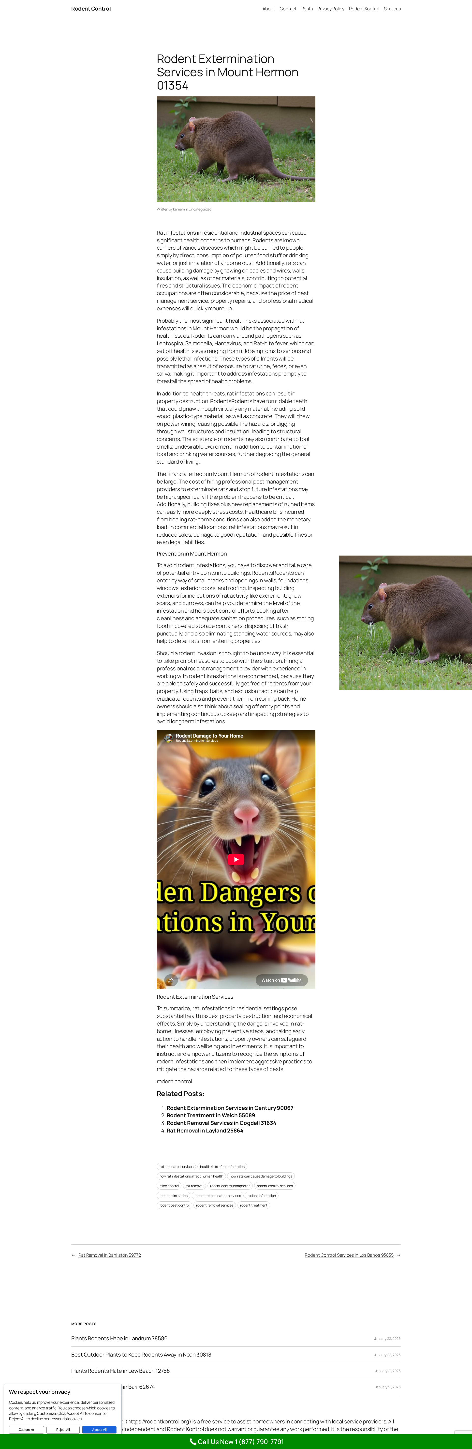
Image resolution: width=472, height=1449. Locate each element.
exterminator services (176, 1166)
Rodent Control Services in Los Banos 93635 (349, 1255)
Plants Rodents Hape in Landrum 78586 (119, 1338)
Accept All (99, 1430)
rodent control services (275, 1185)
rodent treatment (253, 1205)
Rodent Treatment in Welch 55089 (211, 1115)
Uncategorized (200, 209)
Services (392, 9)
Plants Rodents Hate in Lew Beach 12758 (120, 1371)
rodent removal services (214, 1205)
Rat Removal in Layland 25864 (205, 1130)
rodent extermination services (217, 1195)
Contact (288, 9)
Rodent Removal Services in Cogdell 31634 (221, 1123)
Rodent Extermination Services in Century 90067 (230, 1108)
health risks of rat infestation (222, 1166)
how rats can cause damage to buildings (261, 1176)
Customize (26, 1430)
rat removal (194, 1185)
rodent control (174, 1081)
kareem (179, 209)
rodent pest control (175, 1205)
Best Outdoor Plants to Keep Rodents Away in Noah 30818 (141, 1355)
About (269, 9)
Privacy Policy (330, 9)
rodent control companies (230, 1185)
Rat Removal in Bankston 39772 (109, 1255)
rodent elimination (174, 1195)
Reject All (63, 1430)
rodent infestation (262, 1195)
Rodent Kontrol (364, 9)
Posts (307, 9)
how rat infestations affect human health (191, 1176)
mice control (169, 1185)
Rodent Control (91, 8)
